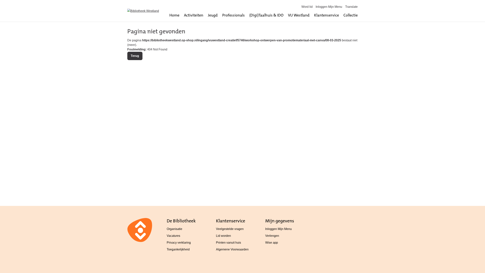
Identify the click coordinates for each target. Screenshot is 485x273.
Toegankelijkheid (178, 249)
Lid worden (223, 235)
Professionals (233, 15)
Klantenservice (326, 15)
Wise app (271, 242)
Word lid (307, 6)
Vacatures (173, 235)
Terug (135, 55)
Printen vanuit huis (228, 242)
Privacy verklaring (179, 242)
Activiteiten (193, 15)
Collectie (350, 15)
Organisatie (174, 229)
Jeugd (213, 15)
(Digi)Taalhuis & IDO (266, 15)
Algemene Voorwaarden (232, 249)
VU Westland (299, 15)
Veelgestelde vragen (230, 229)
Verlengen (272, 235)
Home (174, 15)
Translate (351, 6)
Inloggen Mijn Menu (329, 6)
